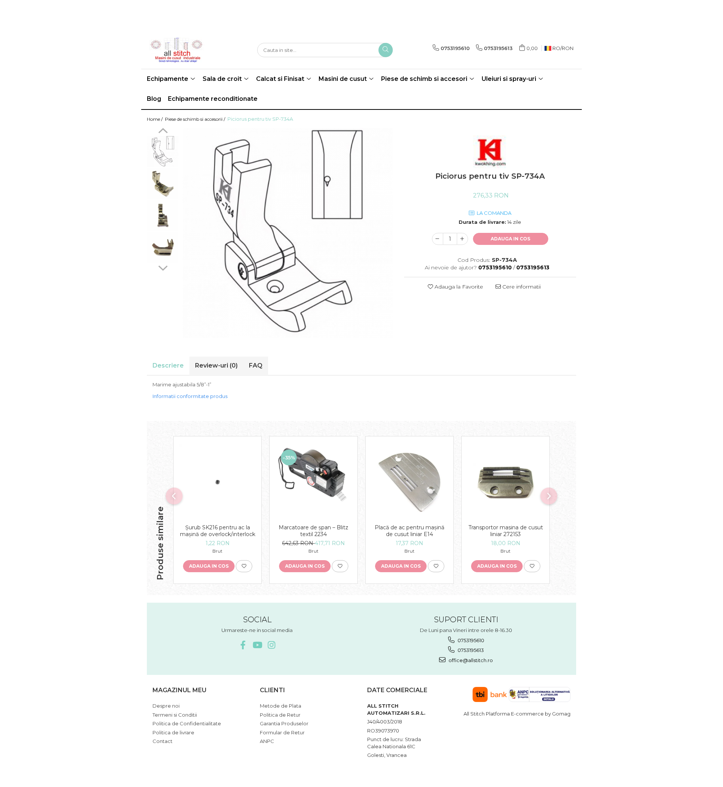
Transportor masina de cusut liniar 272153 (505, 531)
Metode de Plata (280, 706)
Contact (162, 741)
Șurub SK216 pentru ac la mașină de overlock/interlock (217, 531)
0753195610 (470, 640)
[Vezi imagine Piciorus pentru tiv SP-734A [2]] (162, 215)
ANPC (267, 741)
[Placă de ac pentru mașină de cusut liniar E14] (409, 482)
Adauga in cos (510, 239)
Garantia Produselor (284, 723)
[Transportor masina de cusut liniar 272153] (505, 482)
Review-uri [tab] (216, 365)
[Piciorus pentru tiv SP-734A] (288, 233)
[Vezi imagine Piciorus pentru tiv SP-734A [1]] (162, 183)
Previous (162, 131)
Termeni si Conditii (175, 715)
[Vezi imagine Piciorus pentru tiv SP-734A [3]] (162, 247)
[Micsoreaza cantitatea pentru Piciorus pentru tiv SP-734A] (437, 239)
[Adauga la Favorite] (244, 566)
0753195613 (470, 650)
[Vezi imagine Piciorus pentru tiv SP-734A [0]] (162, 151)
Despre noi (166, 706)
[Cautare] (385, 50)
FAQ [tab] (255, 365)
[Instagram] (271, 645)
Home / (155, 119)
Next (162, 267)
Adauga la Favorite (458, 286)
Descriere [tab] (168, 365)
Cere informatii (521, 286)
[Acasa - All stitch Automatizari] (184, 50)
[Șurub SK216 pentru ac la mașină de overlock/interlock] (217, 482)
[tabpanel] (288, 233)
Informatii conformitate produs (190, 396)
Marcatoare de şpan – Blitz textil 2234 (313, 531)
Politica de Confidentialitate (187, 723)
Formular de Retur (282, 732)
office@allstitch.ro (470, 660)
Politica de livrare (173, 732)
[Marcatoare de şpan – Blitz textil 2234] (313, 482)
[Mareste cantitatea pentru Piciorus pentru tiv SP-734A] (462, 239)
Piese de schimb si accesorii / (195, 119)
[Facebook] (242, 645)
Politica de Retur (280, 715)
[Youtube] (257, 645)
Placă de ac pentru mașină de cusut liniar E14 (409, 531)
